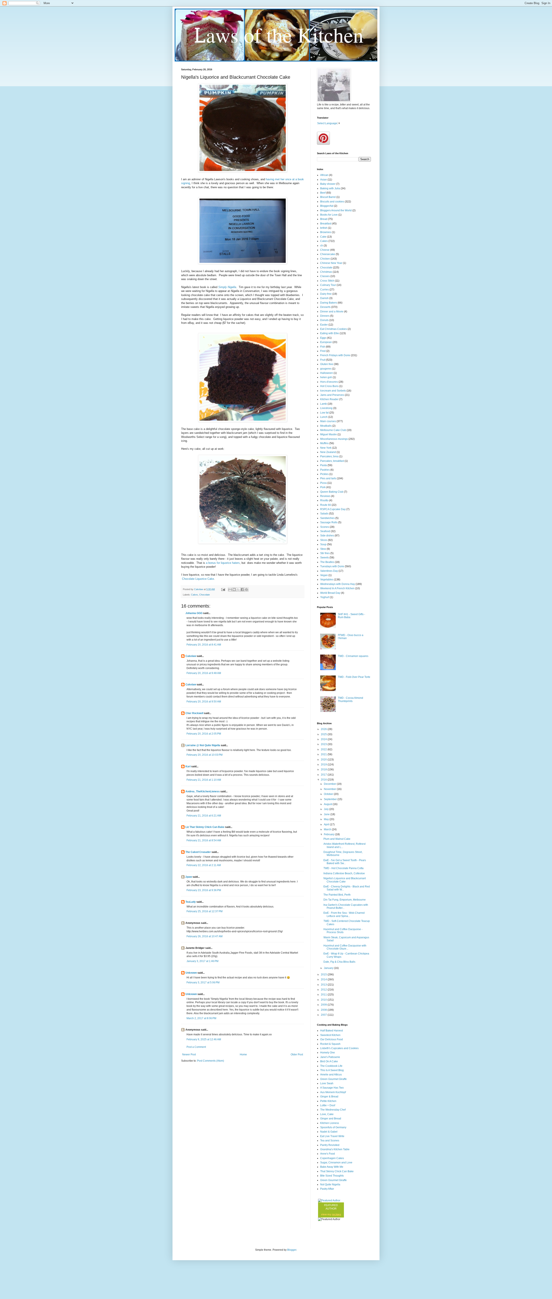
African (324, 175)
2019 (324, 764)
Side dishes (327, 535)
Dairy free (326, 293)
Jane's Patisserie (330, 1057)
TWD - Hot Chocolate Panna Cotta (343, 868)
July (326, 809)
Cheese (324, 249)
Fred (323, 351)
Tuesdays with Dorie (332, 566)
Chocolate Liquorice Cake (197, 578)
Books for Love (329, 214)
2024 (324, 739)
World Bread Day (330, 592)
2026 (324, 729)
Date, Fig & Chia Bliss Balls (339, 961)
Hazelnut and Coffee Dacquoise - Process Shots (342, 931)
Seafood (325, 531)
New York (325, 447)
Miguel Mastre (328, 434)
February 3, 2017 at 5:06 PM (203, 982)
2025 (324, 734)
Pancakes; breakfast (332, 460)
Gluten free (326, 364)
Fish (322, 346)
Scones (324, 526)
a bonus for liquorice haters (223, 562)
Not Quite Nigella (330, 1184)
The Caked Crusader (198, 852)
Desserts (325, 307)
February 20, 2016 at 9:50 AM (204, 701)
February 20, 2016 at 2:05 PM (204, 733)
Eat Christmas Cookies (333, 329)
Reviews (325, 496)
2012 (324, 989)
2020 (324, 759)
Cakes (194, 594)
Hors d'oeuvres (329, 381)
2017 (324, 774)
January (329, 968)
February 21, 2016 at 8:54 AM (204, 840)
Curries (324, 289)
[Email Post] (223, 589)
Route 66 (325, 504)
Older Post (297, 1054)
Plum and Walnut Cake (336, 838)
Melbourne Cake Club (333, 430)
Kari (188, 766)
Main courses (328, 421)
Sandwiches (327, 518)
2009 (324, 1004)
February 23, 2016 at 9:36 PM (204, 890)
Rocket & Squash (330, 1043)
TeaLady (190, 901)
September (330, 799)
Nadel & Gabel (328, 1131)
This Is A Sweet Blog (332, 1070)
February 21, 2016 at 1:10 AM (204, 779)
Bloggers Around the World (336, 210)
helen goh (326, 377)
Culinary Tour (328, 285)
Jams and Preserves (332, 394)
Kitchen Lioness (329, 1123)
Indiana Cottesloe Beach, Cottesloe (344, 873)
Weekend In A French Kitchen (337, 588)
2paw (188, 876)
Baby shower (328, 183)
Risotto (324, 500)
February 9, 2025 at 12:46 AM (204, 1039)
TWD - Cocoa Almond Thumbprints (350, 699)
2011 (324, 994)
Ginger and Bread (330, 1118)
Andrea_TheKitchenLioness (202, 791)
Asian (323, 179)
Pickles (324, 474)
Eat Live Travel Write (332, 1136)
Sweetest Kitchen (330, 1035)
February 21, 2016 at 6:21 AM (204, 815)
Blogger (291, 1249)
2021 (324, 754)
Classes (325, 276)
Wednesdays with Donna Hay (337, 584)
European (326, 342)
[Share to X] (238, 589)
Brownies (325, 232)
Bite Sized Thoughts (332, 1175)
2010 (324, 999)
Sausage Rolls (328, 522)
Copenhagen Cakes (332, 1158)
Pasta (323, 465)
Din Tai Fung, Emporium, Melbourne (344, 899)
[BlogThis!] (234, 589)
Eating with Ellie (329, 333)
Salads (324, 513)
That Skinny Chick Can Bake (337, 1171)
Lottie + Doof (327, 1105)
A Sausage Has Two (332, 1087)
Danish (324, 298)
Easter (324, 324)
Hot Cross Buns (329, 386)
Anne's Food (327, 1153)
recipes (336, 1214)
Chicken (325, 258)
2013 (324, 984)
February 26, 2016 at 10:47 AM (205, 936)
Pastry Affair (327, 1188)
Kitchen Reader (329, 399)
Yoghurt (324, 597)
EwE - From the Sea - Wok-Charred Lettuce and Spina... (344, 914)
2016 (324, 779)
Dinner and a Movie (331, 311)
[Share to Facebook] (242, 589)
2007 (324, 1014)
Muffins (324, 443)
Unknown (191, 972)
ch (321, 245)
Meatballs (326, 425)
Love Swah (326, 1083)
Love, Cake (327, 1114)
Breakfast (325, 223)
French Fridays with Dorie (335, 355)
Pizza (323, 482)
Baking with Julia (330, 188)
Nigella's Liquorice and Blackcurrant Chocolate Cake (344, 880)
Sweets (324, 557)
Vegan (324, 575)
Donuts (324, 320)
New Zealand (328, 452)
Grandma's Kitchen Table (335, 1149)
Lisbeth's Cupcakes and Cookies (339, 1048)
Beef (323, 192)
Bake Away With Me (331, 1166)
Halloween (326, 373)
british (323, 227)
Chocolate (204, 594)
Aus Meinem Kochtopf (333, 1092)
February (329, 834)
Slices (323, 540)
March (328, 829)
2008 (324, 1009)
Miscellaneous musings (334, 438)
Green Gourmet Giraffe (333, 1079)
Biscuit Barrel (328, 197)
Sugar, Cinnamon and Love (336, 1162)
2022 (324, 749)
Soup (323, 544)
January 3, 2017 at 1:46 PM (202, 961)
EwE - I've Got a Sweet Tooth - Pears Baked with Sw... (344, 862)
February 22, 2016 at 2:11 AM (204, 865)
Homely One (327, 1052)
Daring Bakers (328, 302)
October (329, 794)
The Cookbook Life (331, 1065)
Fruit (322, 359)
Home (243, 1054)
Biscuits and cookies (332, 201)
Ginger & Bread (329, 1096)
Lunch (324, 416)
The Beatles (327, 562)
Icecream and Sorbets (333, 390)
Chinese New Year (331, 263)
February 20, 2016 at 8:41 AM (204, 644)
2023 (324, 744)
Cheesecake (327, 254)
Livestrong (326, 408)
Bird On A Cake (329, 1061)
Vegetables (326, 579)
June (327, 814)
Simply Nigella (227, 287)
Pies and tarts (328, 478)
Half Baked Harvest (331, 1030)
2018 (324, 769)
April (327, 824)
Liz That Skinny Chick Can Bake (204, 827)
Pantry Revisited (329, 1145)
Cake (323, 236)
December (330, 783)
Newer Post (189, 1054)
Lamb (323, 403)
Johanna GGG (193, 613)
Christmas (326, 271)
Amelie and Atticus (331, 1074)
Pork (323, 487)
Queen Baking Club (331, 491)
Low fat (324, 412)
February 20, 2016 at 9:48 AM (204, 673)
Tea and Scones (329, 1140)
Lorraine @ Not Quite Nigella (202, 745)
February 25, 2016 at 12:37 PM (205, 911)
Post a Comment (196, 1046)
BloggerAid (326, 205)
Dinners (324, 315)
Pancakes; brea (329, 456)
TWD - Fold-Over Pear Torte (354, 676)
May (326, 819)
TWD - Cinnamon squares (353, 656)
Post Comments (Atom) (210, 1060)
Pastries (325, 469)
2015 (324, 974)
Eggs (323, 337)
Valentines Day (329, 570)
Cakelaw (190, 656)
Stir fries (325, 553)
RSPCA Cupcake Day (333, 509)
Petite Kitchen (328, 1101)
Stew (323, 548)
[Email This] (230, 589)
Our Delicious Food (331, 1039)
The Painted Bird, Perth (337, 894)
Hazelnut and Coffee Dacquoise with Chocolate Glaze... (344, 947)
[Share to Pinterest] (246, 589)
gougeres (325, 368)
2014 (324, 979)
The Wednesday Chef (333, 1109)
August (328, 804)
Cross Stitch (327, 280)
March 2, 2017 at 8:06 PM (201, 1018)
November (330, 789)
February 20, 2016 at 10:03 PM (205, 754)
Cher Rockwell (194, 713)
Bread (323, 219)
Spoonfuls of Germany (333, 1127)
